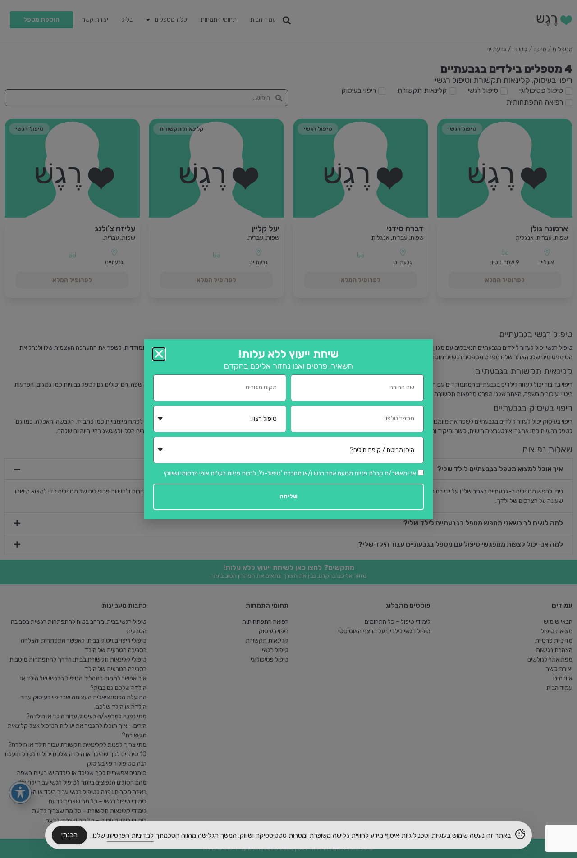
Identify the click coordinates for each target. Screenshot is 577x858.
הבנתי (69, 835)
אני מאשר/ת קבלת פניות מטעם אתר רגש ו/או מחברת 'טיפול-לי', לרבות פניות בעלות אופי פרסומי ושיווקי (290, 473)
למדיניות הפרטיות (130, 835)
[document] (288, 429)
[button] (159, 354)
